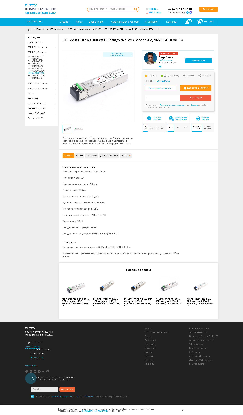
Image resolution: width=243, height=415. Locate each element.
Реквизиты (149, 364)
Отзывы (125, 156)
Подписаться (67, 389)
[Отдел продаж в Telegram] (187, 12)
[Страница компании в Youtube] (47, 371)
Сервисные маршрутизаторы (202, 340)
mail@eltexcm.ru (38, 354)
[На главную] (40, 9)
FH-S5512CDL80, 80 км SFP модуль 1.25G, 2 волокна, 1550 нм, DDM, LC (168, 302)
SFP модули (34, 38)
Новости (148, 352)
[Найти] (135, 9)
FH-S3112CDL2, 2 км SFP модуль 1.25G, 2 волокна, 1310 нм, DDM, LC (138, 302)
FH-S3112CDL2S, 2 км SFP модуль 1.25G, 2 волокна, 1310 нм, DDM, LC (200, 302)
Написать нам (37, 358)
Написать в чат (198, 61)
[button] (133, 86)
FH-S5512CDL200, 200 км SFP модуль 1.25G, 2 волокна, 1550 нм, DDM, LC (75, 302)
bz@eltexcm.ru (165, 60)
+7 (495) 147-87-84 (180, 9)
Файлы (79, 156)
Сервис (148, 336)
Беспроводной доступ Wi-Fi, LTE (203, 336)
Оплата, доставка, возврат (156, 332)
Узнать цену (196, 98)
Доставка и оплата (109, 156)
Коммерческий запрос (160, 88)
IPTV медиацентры (197, 364)
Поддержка (91, 156)
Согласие (194, 105)
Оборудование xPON (198, 332)
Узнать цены (31, 366)
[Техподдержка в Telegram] (35, 371)
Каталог (32, 22)
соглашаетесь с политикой (95, 411)
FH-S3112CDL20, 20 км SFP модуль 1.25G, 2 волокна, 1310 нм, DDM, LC (106, 302)
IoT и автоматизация (198, 348)
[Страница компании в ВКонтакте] (43, 371)
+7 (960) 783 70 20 (167, 63)
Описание (68, 156)
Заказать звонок (32, 347)
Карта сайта (150, 344)
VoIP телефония (196, 344)
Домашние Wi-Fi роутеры (200, 360)
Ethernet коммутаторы (199, 329)
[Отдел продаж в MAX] (190, 12)
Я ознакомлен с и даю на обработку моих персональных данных (82, 396)
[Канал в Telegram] (30, 371)
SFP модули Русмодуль (199, 356)
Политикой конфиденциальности (172, 105)
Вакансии (149, 356)
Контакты (149, 360)
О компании (150, 348)
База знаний (150, 340)
